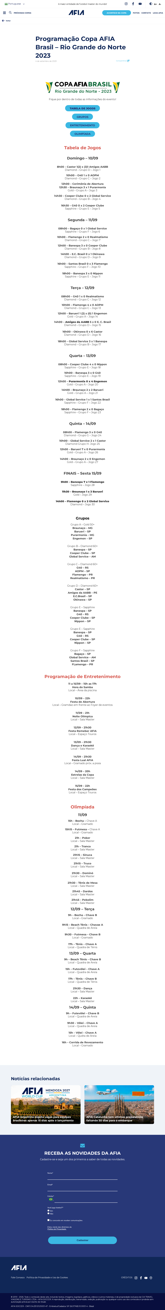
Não (51, 1214)
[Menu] (4, 12)
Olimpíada (82, 133)
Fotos (136, 13)
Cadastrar (82, 1240)
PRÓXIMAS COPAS (22, 13)
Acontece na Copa (116, 13)
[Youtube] (140, 4)
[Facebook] (133, 4)
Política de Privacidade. (57, 1229)
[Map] (150, 1278)
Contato (146, 13)
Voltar (8, 21)
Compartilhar (121, 61)
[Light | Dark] (151, 4)
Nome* (50, 1173)
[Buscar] (15, 10)
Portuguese (14, 4)
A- (160, 4)
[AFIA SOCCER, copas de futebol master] (76, 12)
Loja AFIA (158, 13)
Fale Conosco (18, 1277)
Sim (51, 1211)
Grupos (82, 117)
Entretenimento (82, 125)
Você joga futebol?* (55, 1208)
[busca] (10, 13)
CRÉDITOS (126, 1277)
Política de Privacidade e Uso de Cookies (47, 1277)
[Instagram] (126, 4)
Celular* (50, 1196)
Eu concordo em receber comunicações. (66, 1220)
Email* (50, 1185)
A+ (155, 4)
